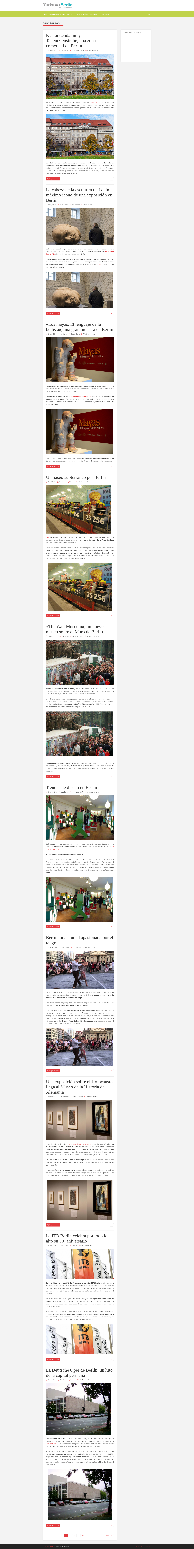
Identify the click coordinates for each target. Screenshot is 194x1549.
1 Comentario (87, 205)
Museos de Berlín (77, 636)
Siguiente (107, 1535)
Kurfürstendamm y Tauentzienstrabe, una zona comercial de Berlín (71, 40)
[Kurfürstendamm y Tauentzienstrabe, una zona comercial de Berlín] (80, 76)
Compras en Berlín (78, 50)
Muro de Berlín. (51, 1444)
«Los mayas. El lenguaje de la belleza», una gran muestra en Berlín (79, 327)
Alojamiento (94, 14)
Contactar (105, 14)
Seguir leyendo (54, 179)
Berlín (48, 537)
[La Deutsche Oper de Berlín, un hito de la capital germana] (78, 1409)
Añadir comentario (93, 50)
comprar (93, 103)
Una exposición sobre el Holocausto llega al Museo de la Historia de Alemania (79, 1087)
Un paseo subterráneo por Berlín (76, 477)
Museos (69, 14)
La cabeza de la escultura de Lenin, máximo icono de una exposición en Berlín (79, 195)
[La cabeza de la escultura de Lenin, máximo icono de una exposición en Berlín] (80, 226)
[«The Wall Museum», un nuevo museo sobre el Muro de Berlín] (80, 662)
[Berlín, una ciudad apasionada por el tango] (80, 970)
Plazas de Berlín (81, 14)
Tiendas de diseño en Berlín (71, 787)
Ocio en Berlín (75, 205)
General (72, 482)
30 (83, 1535)
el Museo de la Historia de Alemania (78, 1144)
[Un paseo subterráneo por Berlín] (78, 509)
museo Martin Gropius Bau (81, 397)
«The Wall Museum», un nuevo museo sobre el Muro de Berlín (75, 629)
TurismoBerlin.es (49, 1546)
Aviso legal (139, 1546)
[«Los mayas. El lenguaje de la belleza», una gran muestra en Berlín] (80, 359)
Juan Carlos (65, 50)
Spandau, (100, 264)
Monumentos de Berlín (56, 14)
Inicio (45, 14)
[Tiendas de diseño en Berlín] (80, 817)
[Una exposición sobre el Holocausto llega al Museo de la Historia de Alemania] (79, 1120)
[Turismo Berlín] (58, 5)
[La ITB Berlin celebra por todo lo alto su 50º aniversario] (80, 1264)
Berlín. (102, 1286)
